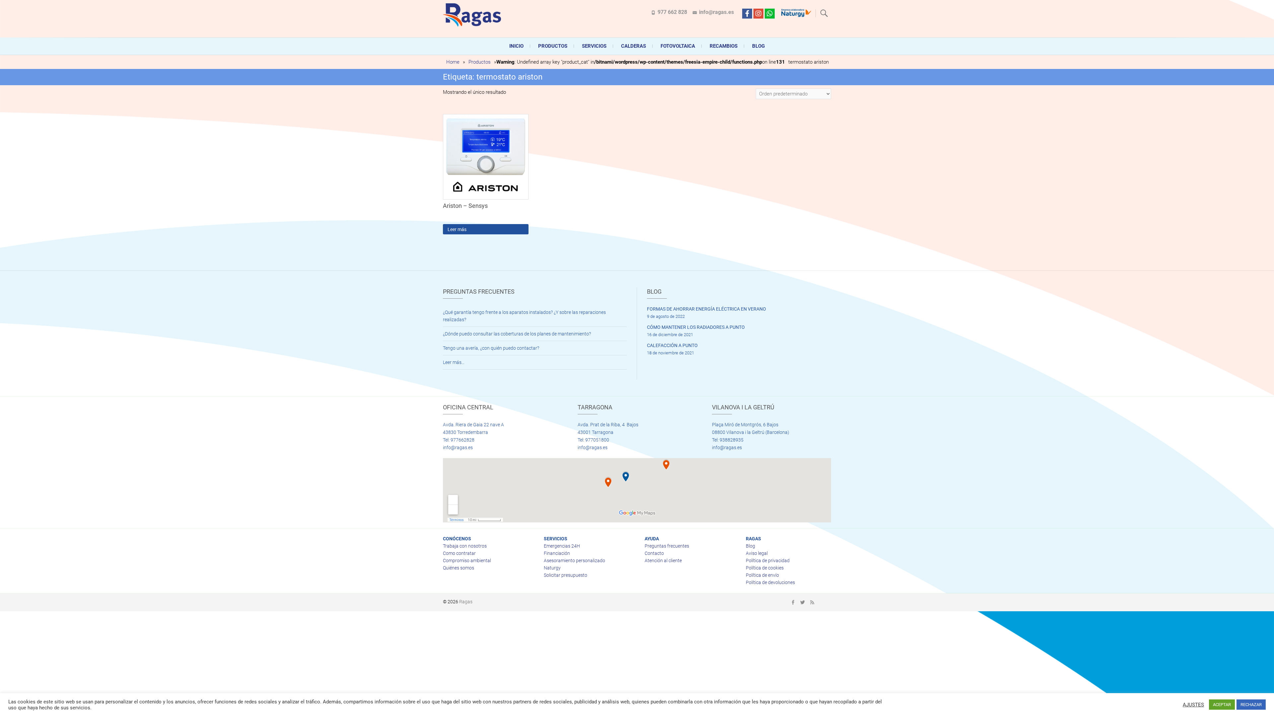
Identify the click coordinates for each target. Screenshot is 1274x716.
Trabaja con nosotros (465, 546)
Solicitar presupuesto (565, 575)
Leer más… (453, 362)
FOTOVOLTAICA (678, 46)
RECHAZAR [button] (1251, 704)
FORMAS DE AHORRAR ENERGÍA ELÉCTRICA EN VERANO (706, 309)
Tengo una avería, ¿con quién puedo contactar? (491, 348)
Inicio (516, 46)
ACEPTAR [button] (1222, 704)
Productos (552, 46)
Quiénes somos (458, 567)
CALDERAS (633, 46)
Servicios (594, 46)
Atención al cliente (663, 560)
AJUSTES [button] (1193, 705)
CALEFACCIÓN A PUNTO (672, 345)
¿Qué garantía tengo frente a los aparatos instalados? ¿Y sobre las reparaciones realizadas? (524, 316)
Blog (758, 46)
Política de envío (762, 575)
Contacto (654, 553)
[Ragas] (473, 15)
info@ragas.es (716, 12)
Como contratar (459, 553)
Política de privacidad (768, 560)
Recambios (724, 46)
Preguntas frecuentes (667, 546)
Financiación (557, 553)
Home (453, 62)
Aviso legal (757, 553)
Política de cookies (765, 567)
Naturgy (552, 567)
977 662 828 (672, 12)
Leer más (457, 229)
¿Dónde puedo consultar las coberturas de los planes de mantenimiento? (517, 333)
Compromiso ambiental (467, 560)
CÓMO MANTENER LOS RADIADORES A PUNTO (696, 327)
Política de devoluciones (770, 582)
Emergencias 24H (562, 546)
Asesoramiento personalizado (574, 560)
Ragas (465, 601)
